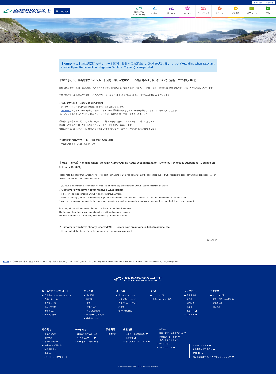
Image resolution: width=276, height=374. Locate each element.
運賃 (88, 303)
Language (63, 11)
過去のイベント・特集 (162, 299)
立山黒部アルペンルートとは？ (58, 295)
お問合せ (163, 329)
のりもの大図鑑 (93, 311)
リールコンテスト (200, 345)
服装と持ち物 (50, 307)
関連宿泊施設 (50, 314)
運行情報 (90, 295)
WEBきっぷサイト (85, 338)
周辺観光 (216, 307)
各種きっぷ (49, 311)
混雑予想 (48, 338)
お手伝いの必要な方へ (54, 345)
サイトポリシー (165, 347)
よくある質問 (50, 334)
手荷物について (93, 318)
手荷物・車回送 (51, 341)
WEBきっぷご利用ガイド (88, 341)
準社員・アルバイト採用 (136, 341)
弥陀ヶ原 (190, 303)
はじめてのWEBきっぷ (87, 334)
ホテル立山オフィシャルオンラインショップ (212, 357)
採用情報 (258, 2)
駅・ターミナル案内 (95, 314)
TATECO (196, 353)
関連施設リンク (51, 349)
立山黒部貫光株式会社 (135, 334)
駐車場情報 (217, 303)
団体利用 (112, 334)
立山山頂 (190, 314)
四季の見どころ (51, 299)
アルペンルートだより (128, 303)
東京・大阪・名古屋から (223, 299)
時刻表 (89, 299)
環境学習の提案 (125, 311)
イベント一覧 (158, 295)
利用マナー (123, 307)
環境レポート (50, 353)
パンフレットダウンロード (56, 357)
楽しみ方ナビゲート (127, 295)
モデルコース (50, 303)
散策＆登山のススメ (127, 299)
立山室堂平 (191, 295)
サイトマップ (165, 344)
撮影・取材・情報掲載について (172, 333)
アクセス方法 (218, 295)
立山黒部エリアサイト (202, 349)
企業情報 (269, 2)
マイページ (66, 110)
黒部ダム (190, 311)
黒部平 (189, 307)
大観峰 (189, 299)
